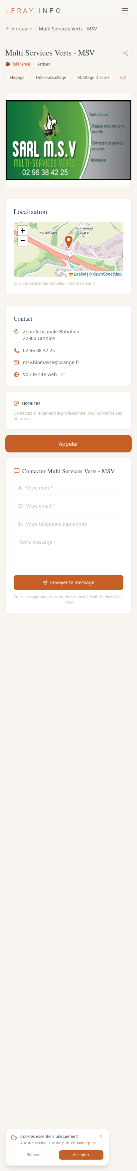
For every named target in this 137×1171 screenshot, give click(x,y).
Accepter (81, 1155)
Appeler (68, 443)
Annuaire (21, 28)
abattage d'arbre (93, 77)
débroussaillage (51, 77)
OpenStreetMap (107, 274)
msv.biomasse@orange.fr (51, 362)
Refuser (34, 1155)
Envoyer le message (72, 582)
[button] (69, 242)
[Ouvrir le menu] (125, 10)
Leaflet (79, 274)
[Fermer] (101, 1136)
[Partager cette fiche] (126, 53)
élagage (17, 77)
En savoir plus (83, 1142)
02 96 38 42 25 (39, 350)
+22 (122, 77)
